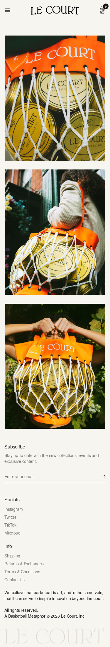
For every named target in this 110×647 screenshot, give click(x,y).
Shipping (12, 556)
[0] (101, 10)
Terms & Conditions (22, 571)
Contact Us (14, 579)
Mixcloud (12, 533)
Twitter (10, 517)
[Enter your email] (103, 476)
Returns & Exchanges (24, 564)
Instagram (13, 509)
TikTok (10, 525)
